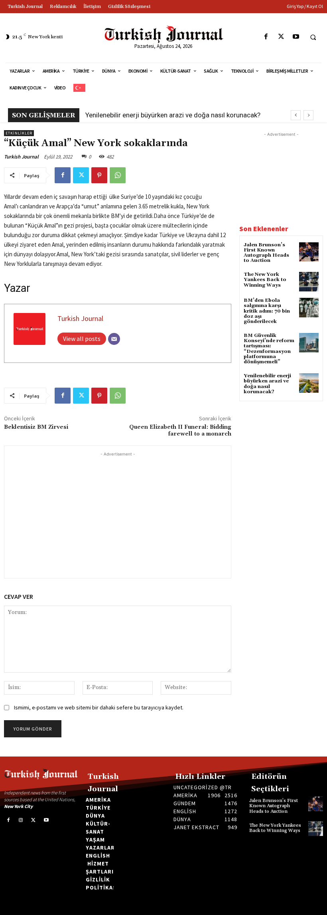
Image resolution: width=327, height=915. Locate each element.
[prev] (296, 115)
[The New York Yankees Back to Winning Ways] (309, 281)
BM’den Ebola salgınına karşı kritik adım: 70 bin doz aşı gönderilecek (267, 311)
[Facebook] (266, 37)
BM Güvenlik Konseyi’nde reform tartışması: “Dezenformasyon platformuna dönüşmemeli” (269, 349)
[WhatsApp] (118, 175)
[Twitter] (281, 37)
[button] (313, 37)
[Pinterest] (99, 175)
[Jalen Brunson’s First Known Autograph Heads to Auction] (309, 252)
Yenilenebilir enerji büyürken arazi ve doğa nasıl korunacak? (172, 115)
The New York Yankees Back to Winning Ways (265, 279)
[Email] (114, 339)
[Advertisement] (117, 514)
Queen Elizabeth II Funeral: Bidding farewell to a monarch (180, 431)
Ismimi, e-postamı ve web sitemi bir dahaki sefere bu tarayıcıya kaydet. (98, 707)
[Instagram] (21, 820)
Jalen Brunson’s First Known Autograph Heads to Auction (266, 253)
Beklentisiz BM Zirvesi (36, 427)
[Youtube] (295, 37)
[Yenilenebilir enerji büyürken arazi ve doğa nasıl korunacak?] (309, 383)
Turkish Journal (21, 156)
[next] (308, 115)
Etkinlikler (19, 133)
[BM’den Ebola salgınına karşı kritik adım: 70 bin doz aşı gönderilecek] (309, 307)
